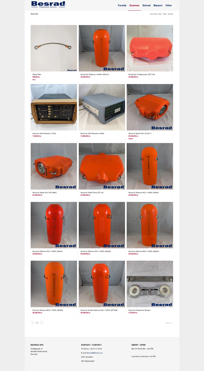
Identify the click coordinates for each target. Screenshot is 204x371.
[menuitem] (122, 5)
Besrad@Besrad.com (95, 353)
